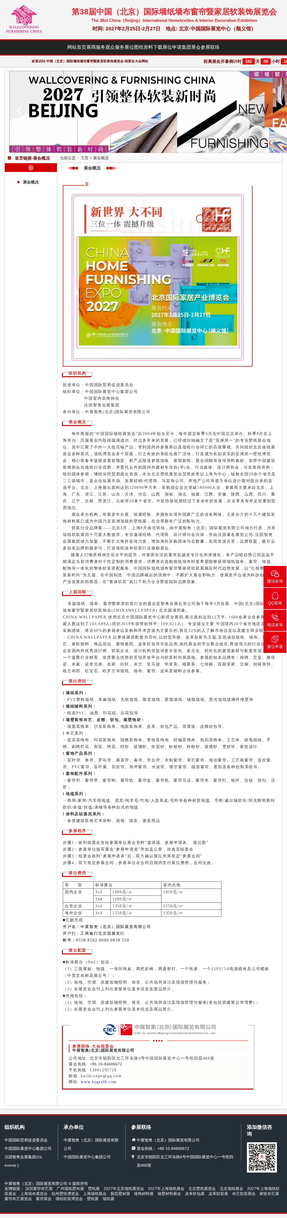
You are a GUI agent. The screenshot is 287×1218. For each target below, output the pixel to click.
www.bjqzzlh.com (99, 1082)
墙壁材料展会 (169, 1193)
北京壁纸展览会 (202, 1188)
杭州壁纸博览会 (65, 1193)
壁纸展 (94, 1188)
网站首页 (76, 47)
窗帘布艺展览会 (18, 1198)
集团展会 (191, 47)
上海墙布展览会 (34, 1193)
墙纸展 (108, 1198)
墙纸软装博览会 (69, 1198)
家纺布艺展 (269, 1193)
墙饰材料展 (144, 1193)
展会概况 (31, 182)
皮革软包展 (195, 1193)
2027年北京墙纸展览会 (124, 1188)
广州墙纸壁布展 (70, 1188)
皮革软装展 (218, 1193)
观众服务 (114, 47)
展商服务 (95, 47)
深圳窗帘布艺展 (39, 1188)
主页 (85, 158)
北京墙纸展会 (231, 1188)
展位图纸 (134, 47)
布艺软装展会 (244, 1193)
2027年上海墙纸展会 (166, 1188)
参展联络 (210, 47)
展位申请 (172, 47)
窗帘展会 (44, 1198)
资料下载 (153, 47)
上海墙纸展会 (95, 1193)
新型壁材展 (120, 1193)
